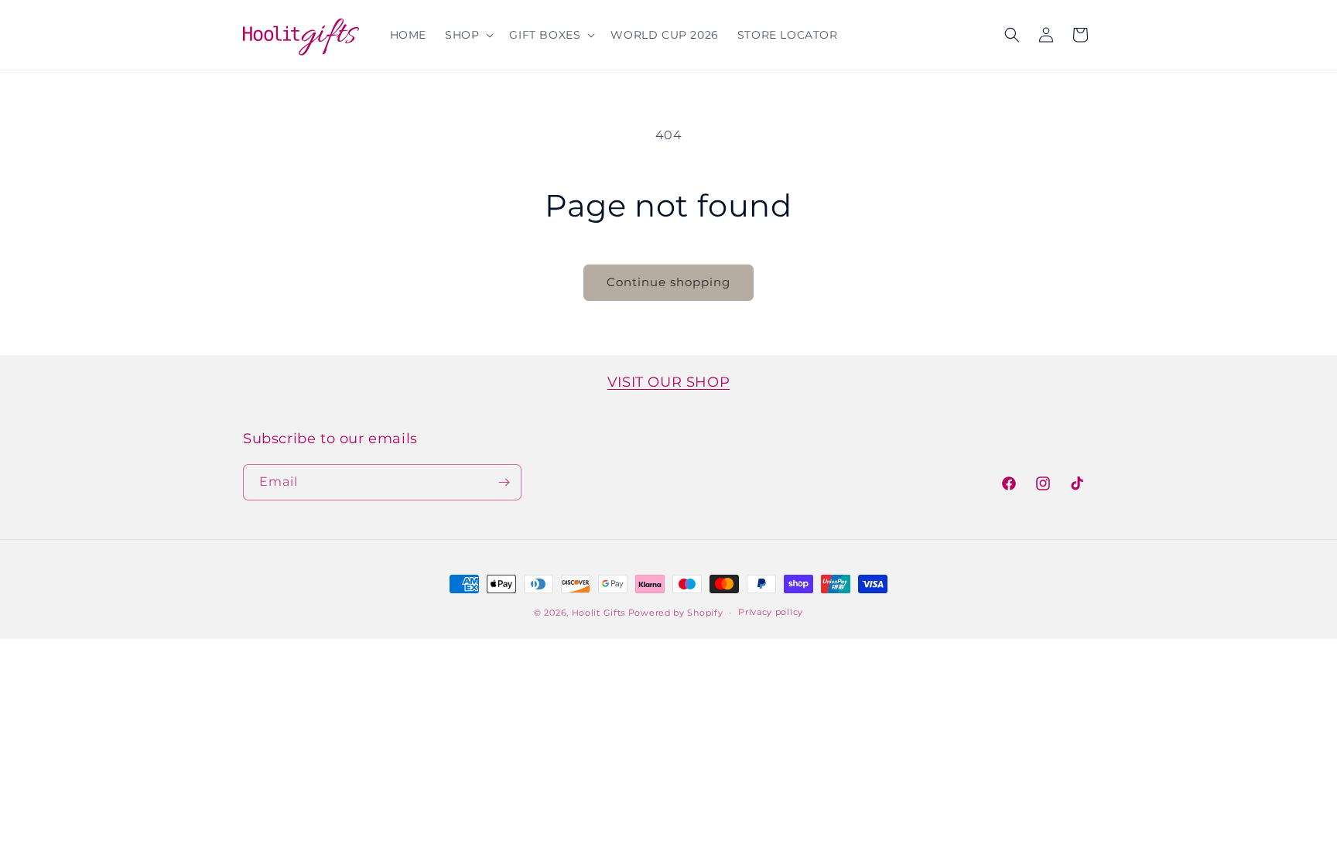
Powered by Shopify (675, 612)
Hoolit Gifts (598, 612)
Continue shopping (668, 282)
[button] (468, 35)
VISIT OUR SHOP (668, 382)
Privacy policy (770, 611)
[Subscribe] (504, 482)
